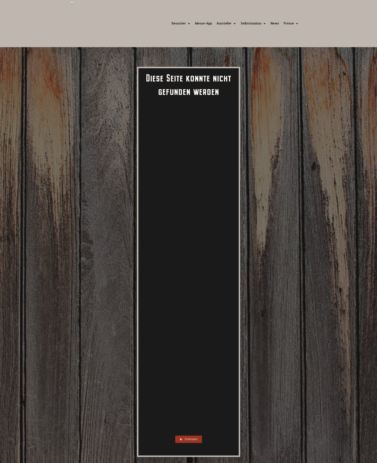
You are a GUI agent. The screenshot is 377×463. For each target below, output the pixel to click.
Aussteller (224, 23)
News (275, 23)
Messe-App (203, 23)
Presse (289, 23)
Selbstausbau (251, 23)
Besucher (179, 23)
